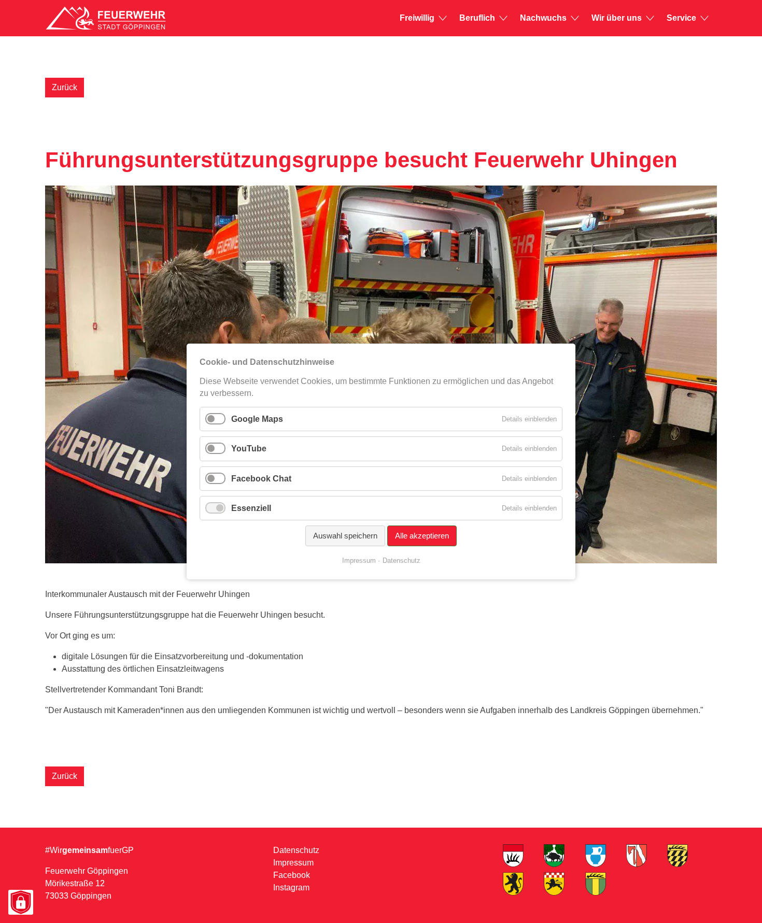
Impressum (293, 862)
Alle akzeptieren (422, 535)
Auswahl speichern (345, 535)
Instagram (291, 887)
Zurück (64, 87)
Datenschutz (296, 850)
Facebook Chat (261, 478)
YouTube (248, 448)
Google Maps (257, 419)
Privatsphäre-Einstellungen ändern (20, 903)
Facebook (291, 875)
